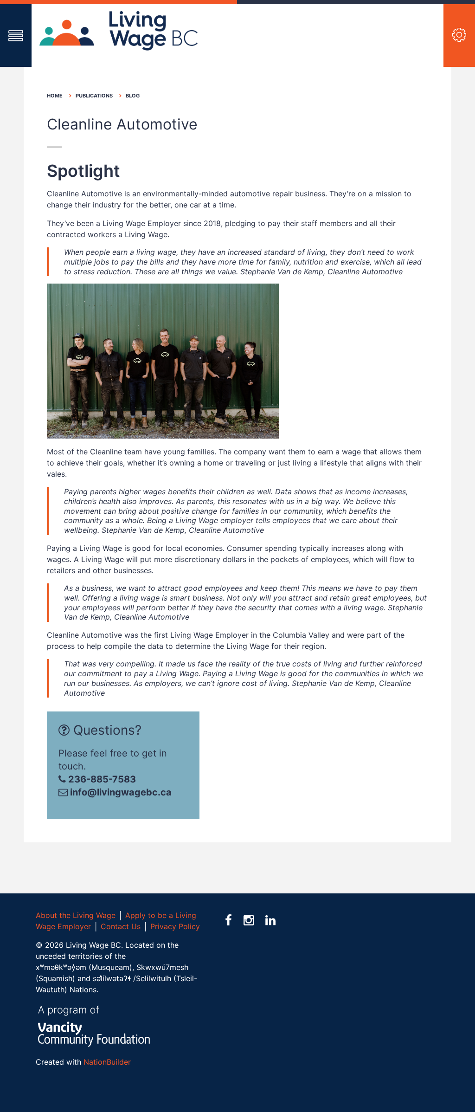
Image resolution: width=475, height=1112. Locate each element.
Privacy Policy (175, 926)
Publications (94, 95)
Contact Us (121, 926)
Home (55, 95)
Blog (133, 95)
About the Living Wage (76, 915)
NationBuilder (107, 1062)
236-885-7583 (101, 779)
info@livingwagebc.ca (121, 792)
